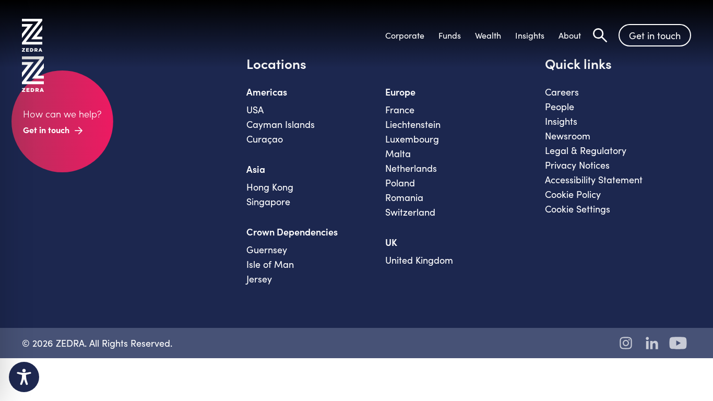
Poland (400, 182)
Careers (562, 92)
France (399, 109)
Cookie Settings (577, 209)
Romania (404, 197)
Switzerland (410, 212)
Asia (255, 169)
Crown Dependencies (292, 232)
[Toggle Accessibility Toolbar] (24, 377)
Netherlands (411, 168)
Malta (398, 153)
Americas (266, 92)
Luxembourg (412, 139)
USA (255, 109)
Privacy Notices (577, 165)
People (559, 106)
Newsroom (567, 135)
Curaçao (264, 139)
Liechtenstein (413, 124)
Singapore (268, 201)
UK (391, 242)
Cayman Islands (280, 124)
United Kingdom (419, 260)
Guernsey (266, 249)
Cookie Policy (573, 194)
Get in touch (655, 35)
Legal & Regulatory (585, 150)
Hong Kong (269, 187)
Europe (400, 92)
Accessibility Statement (594, 179)
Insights (561, 121)
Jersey (259, 279)
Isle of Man (270, 264)
